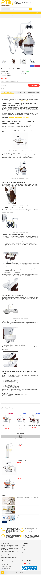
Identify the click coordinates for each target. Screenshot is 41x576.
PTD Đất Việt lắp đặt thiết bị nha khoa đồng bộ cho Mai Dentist (26, 506)
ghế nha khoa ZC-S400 (24, 100)
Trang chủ (3, 15)
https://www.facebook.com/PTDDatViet (14, 397)
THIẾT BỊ (8, 15)
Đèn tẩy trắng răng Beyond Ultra (22, 444)
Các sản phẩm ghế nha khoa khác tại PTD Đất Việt (19, 117)
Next (40, 61)
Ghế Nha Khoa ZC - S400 (21, 460)
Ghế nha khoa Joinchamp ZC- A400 (23, 477)
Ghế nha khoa (5, 95)
